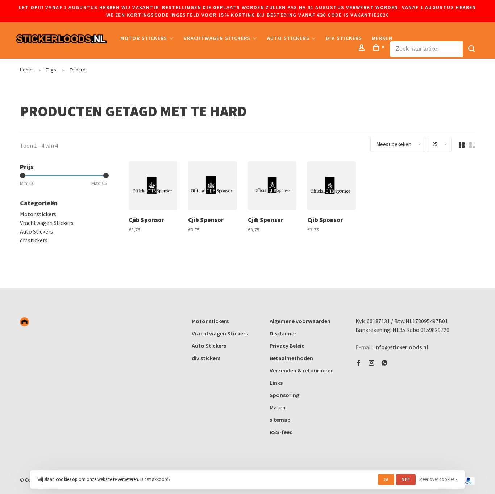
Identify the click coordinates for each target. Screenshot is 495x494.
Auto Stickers (288, 38)
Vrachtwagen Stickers (217, 38)
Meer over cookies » (438, 479)
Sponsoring (284, 395)
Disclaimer (283, 333)
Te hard (78, 69)
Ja (386, 479)
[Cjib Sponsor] (153, 186)
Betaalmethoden (291, 358)
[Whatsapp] (384, 363)
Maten (278, 407)
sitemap (280, 419)
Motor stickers (143, 38)
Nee (406, 479)
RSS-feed (281, 432)
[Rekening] (362, 48)
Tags (51, 69)
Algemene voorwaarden (300, 321)
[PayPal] (468, 482)
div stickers (344, 38)
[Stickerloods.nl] (24, 322)
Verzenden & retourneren (302, 370)
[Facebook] (358, 363)
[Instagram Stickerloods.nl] (371, 363)
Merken (382, 38)
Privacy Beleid (287, 345)
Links (276, 382)
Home (26, 69)
